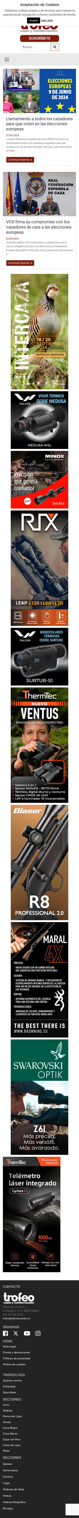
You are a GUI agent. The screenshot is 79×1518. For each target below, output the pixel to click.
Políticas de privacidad (16, 1358)
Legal (6, 1483)
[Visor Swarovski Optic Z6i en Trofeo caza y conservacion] (39, 1097)
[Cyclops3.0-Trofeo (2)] (31, 1214)
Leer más (47, 20)
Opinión (7, 1463)
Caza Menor (10, 1433)
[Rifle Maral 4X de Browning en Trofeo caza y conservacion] (39, 979)
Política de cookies (14, 1364)
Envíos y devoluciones (16, 1352)
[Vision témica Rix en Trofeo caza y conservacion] (39, 568)
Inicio (6, 1404)
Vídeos (7, 1495)
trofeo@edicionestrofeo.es (16, 1318)
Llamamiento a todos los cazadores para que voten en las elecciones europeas (39, 124)
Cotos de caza (11, 1445)
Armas (7, 1422)
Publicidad (9, 1386)
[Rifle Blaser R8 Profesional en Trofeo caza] (39, 862)
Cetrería (8, 1476)
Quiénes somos (12, 1380)
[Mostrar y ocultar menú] (7, 59)
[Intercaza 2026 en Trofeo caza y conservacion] (39, 331)
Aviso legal (9, 1346)
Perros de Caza (12, 1416)
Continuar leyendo (19, 159)
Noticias (7, 1410)
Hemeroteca (10, 1470)
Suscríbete (39, 38)
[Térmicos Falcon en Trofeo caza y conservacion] (39, 420)
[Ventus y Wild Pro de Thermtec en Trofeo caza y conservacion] (39, 745)
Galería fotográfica (14, 1502)
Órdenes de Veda (13, 1489)
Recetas (8, 1508)
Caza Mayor (10, 1427)
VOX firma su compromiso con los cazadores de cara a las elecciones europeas (38, 227)
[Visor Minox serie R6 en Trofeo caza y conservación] (39, 479)
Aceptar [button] (33, 20)
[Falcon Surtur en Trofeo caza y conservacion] (39, 656)
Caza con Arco (12, 1439)
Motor (6, 1450)
